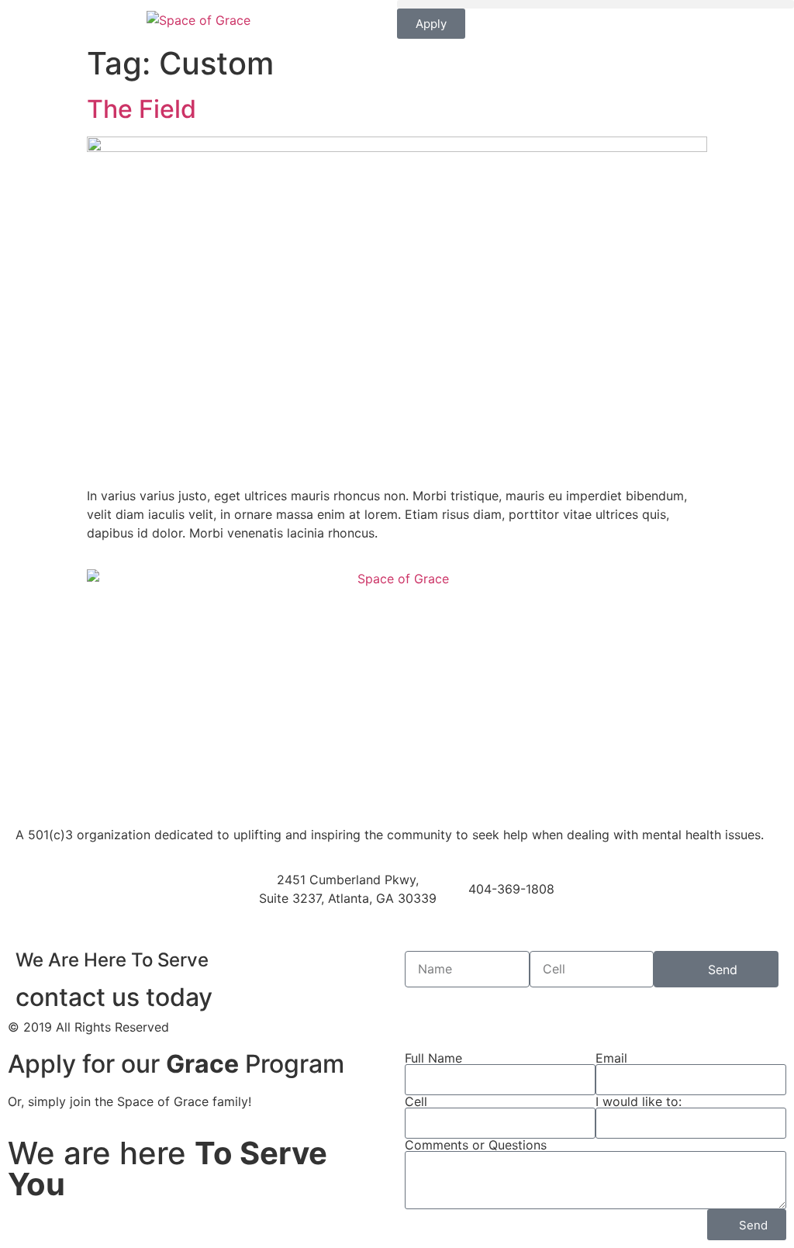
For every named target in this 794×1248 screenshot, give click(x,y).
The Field (141, 109)
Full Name (433, 1058)
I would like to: (639, 1101)
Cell (416, 1101)
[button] (595, 4)
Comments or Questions (476, 1145)
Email (611, 1058)
